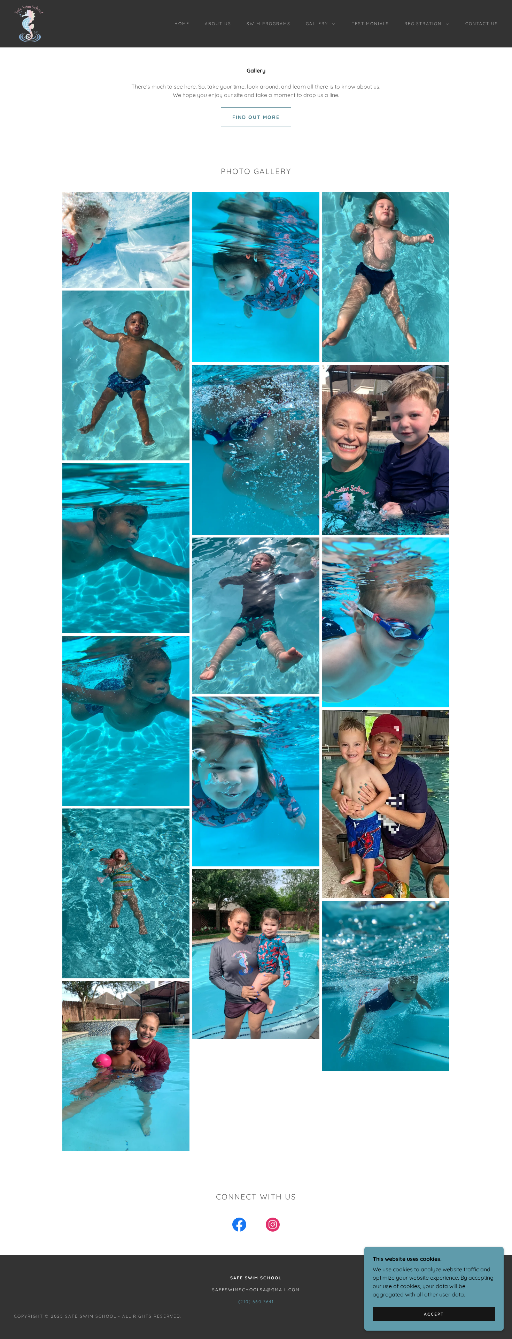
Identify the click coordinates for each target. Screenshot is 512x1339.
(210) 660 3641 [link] (255, 1301)
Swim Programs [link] (268, 23)
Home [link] (181, 23)
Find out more (256, 117)
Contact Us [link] (481, 23)
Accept (434, 1314)
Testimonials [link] (370, 23)
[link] (29, 23)
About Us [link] (218, 23)
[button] (319, 24)
